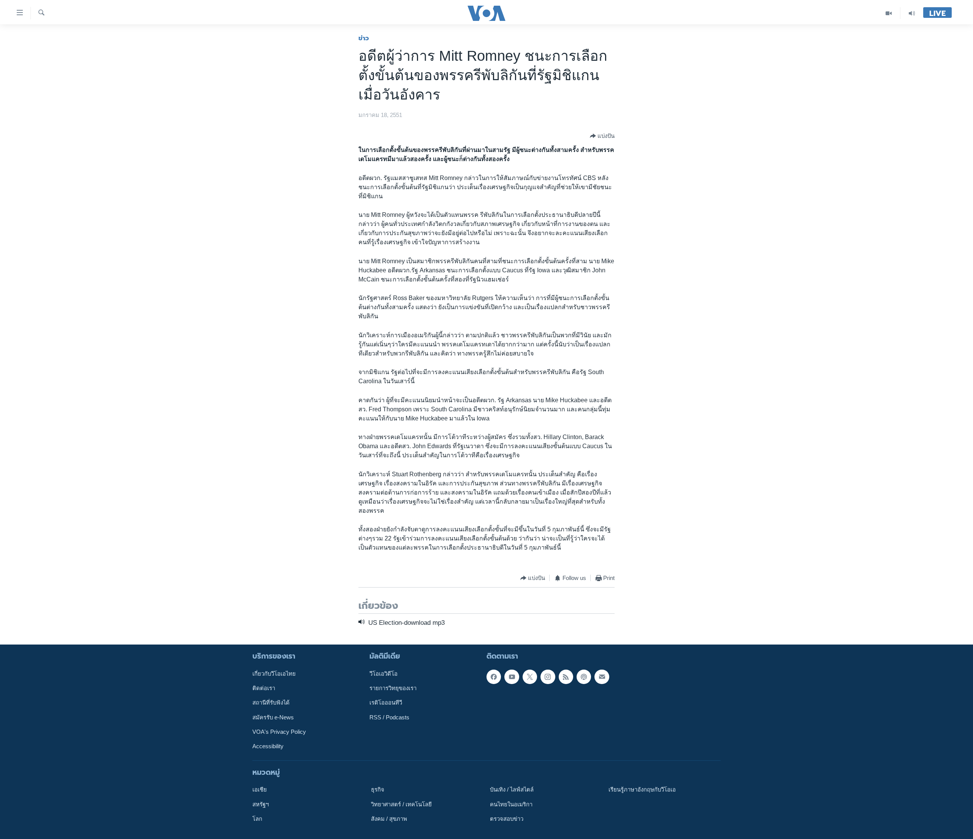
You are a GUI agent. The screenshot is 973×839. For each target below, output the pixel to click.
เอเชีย (259, 790)
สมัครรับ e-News (273, 717)
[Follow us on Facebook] (493, 676)
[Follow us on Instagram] (547, 676)
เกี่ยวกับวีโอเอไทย (274, 673)
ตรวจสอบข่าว (506, 819)
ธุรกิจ (377, 790)
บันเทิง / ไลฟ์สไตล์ (512, 790)
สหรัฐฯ (260, 804)
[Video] (888, 13)
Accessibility (268, 746)
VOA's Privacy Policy (279, 732)
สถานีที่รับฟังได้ (271, 703)
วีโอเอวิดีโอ (383, 673)
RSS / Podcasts (389, 717)
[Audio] (911, 13)
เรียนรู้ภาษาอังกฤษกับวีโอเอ (642, 790)
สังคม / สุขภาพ (389, 819)
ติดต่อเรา (263, 688)
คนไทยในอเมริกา (511, 804)
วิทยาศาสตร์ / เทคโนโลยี (401, 804)
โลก (257, 819)
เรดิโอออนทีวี (385, 703)
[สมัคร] (601, 676)
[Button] (602, 136)
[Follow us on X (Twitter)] (530, 676)
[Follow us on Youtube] (511, 676)
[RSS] (566, 676)
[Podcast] (584, 676)
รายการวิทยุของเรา (393, 688)
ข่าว (363, 38)
